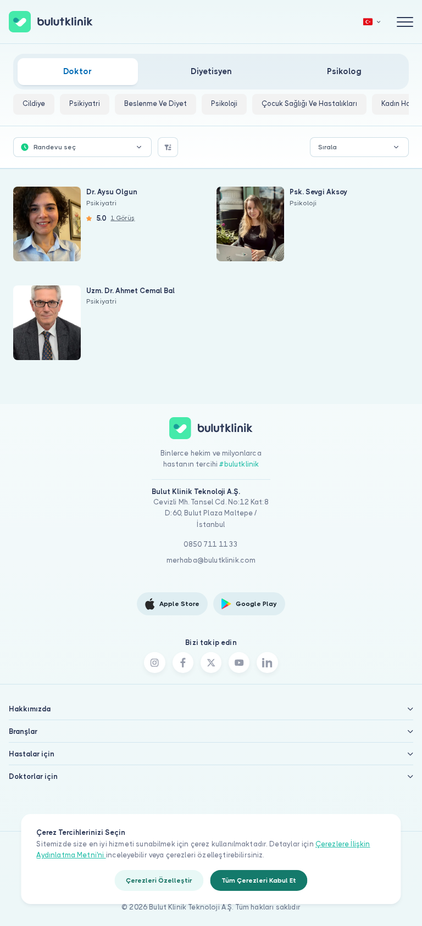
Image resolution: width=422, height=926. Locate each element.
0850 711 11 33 (211, 544)
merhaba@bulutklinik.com (211, 560)
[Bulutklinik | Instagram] (154, 662)
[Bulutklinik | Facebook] (183, 662)
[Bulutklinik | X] (211, 662)
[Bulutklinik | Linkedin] (267, 662)
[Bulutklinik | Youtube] (239, 662)
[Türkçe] (372, 21)
